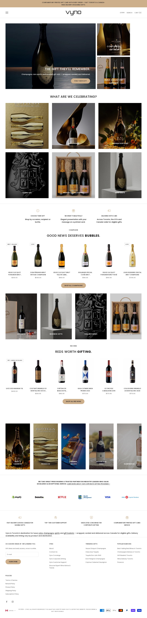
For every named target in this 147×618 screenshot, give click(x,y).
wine (41, 533)
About (51, 548)
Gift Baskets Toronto (124, 555)
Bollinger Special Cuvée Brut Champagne (85, 273)
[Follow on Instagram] (12, 602)
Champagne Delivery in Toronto (128, 552)
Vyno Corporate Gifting (57, 559)
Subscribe (13, 562)
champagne (49, 533)
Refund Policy (10, 584)
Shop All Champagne (73, 285)
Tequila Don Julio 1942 (93, 555)
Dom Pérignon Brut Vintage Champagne (38, 273)
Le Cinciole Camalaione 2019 (108, 389)
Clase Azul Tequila (92, 552)
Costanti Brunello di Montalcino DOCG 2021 (38, 389)
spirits (57, 533)
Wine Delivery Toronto (125, 559)
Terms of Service (11, 580)
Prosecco (120, 562)
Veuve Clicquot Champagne (96, 548)
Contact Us (53, 552)
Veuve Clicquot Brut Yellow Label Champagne (61, 273)
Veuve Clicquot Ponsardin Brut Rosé (109, 273)
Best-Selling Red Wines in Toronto (129, 548)
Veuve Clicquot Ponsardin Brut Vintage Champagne (14, 273)
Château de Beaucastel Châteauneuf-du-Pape (61, 389)
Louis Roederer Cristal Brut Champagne (132, 273)
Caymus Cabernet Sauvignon (96, 562)
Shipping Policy (11, 591)
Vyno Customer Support (57, 562)
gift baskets (69, 533)
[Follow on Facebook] (7, 602)
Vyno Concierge (55, 555)
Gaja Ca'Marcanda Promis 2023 (85, 389)
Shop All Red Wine (73, 401)
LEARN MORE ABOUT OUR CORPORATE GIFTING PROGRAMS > (88, 484)
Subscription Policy (12, 594)
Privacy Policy (10, 587)
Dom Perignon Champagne (95, 559)
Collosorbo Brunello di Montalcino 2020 (132, 389)
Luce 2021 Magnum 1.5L (14, 388)
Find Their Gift (80, 81)
